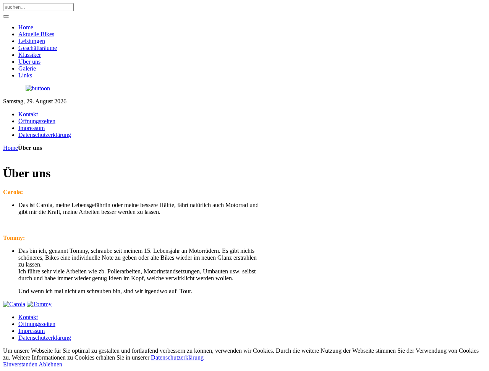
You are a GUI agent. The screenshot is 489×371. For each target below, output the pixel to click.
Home (10, 148)
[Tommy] (39, 304)
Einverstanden (20, 364)
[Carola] (14, 304)
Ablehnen (50, 364)
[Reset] (6, 16)
